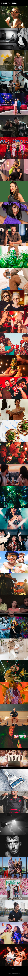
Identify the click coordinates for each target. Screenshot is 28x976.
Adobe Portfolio (16, 973)
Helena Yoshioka (9, 3)
